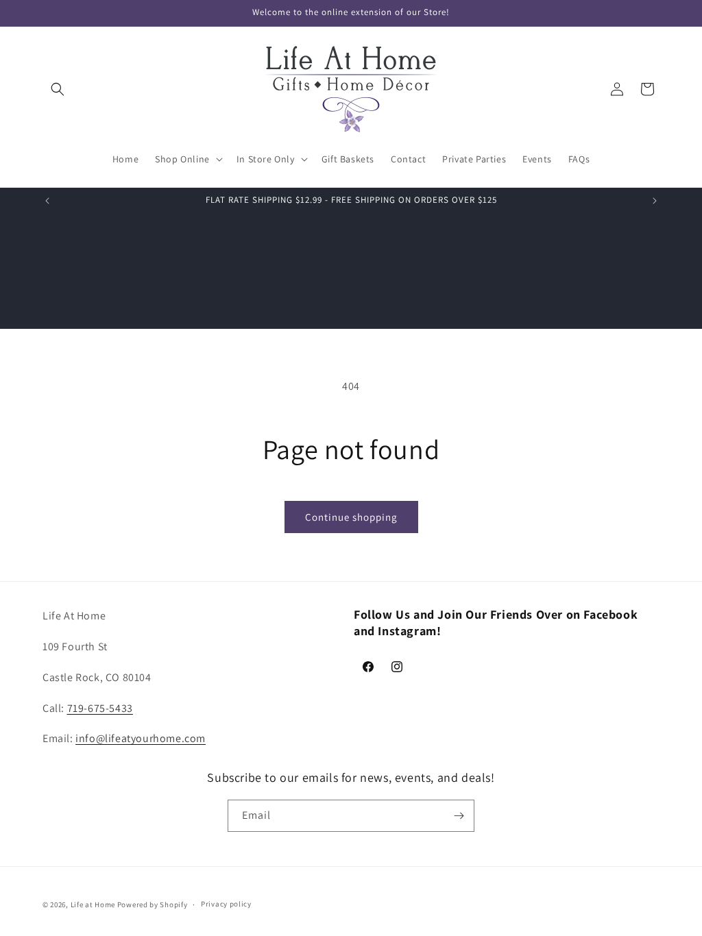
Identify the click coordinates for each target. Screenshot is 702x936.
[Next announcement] (655, 201)
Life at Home (93, 904)
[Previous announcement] (47, 201)
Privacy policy (226, 904)
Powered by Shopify (152, 904)
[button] (58, 89)
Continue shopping (351, 517)
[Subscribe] (459, 816)
